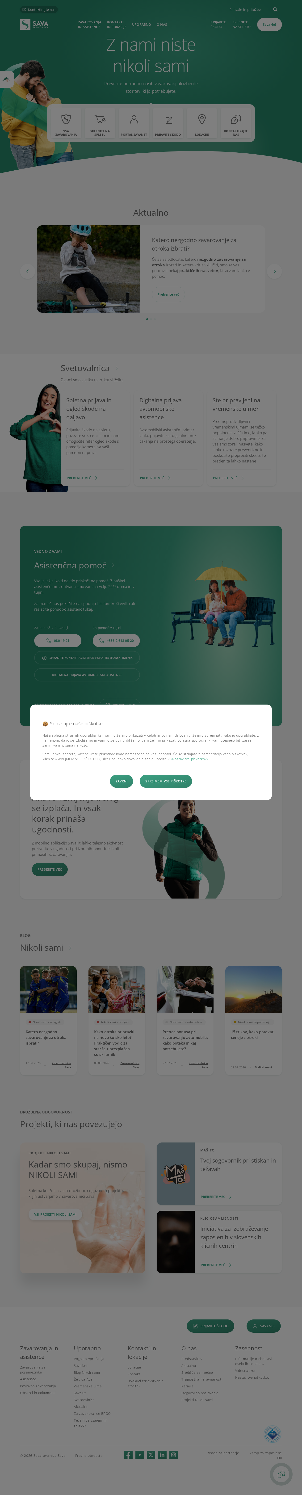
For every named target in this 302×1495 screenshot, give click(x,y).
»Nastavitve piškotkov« (189, 759)
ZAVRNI (122, 781)
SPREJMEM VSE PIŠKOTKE (165, 781)
